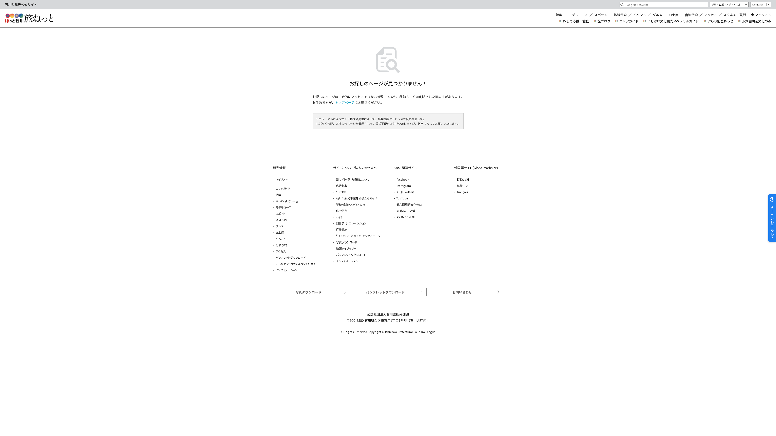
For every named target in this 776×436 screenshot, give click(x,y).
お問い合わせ (462, 292)
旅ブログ (604, 21)
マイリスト (763, 14)
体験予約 (620, 14)
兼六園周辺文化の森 (756, 21)
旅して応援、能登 (576, 21)
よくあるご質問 (734, 14)
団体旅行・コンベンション (351, 223)
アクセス (710, 14)
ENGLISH (463, 179)
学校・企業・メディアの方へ (352, 204)
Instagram (403, 186)
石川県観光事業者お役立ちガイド (356, 198)
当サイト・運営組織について (352, 179)
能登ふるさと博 (405, 211)
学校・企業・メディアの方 (726, 4)
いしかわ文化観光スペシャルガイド (673, 21)
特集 (559, 14)
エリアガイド (629, 21)
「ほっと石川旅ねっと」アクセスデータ (358, 236)
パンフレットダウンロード (291, 258)
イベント (639, 14)
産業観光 (341, 229)
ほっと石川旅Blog (287, 201)
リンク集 (341, 192)
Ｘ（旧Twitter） (405, 192)
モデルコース (578, 14)
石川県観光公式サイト (29, 18)
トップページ (344, 102)
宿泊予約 (691, 14)
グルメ (657, 14)
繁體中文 (462, 186)
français (462, 192)
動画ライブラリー (346, 248)
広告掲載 (341, 186)
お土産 (673, 14)
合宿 (339, 217)
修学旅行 (341, 211)
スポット (600, 14)
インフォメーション (286, 270)
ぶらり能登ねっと (720, 21)
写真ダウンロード (346, 242)
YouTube (402, 198)
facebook (402, 179)
